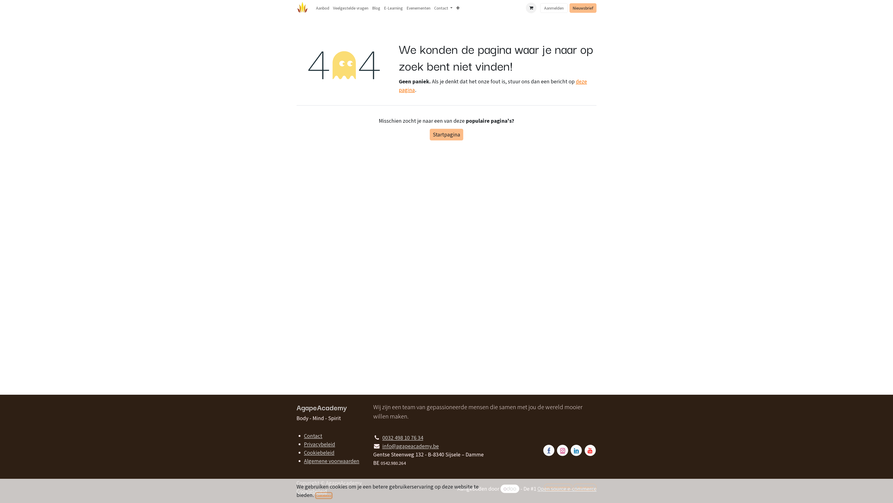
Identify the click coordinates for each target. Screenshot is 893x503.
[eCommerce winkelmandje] (531, 8)
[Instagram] (562, 450)
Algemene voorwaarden (331, 461)
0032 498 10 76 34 (402, 437)
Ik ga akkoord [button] (585, 487)
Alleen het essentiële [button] (558, 487)
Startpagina (446, 134)
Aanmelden (554, 8)
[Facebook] (548, 450)
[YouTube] (590, 450)
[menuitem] (322, 8)
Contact (313, 435)
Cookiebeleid (319, 452)
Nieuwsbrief (583, 8)
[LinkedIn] (576, 450)
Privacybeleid (319, 444)
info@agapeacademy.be (410, 446)
